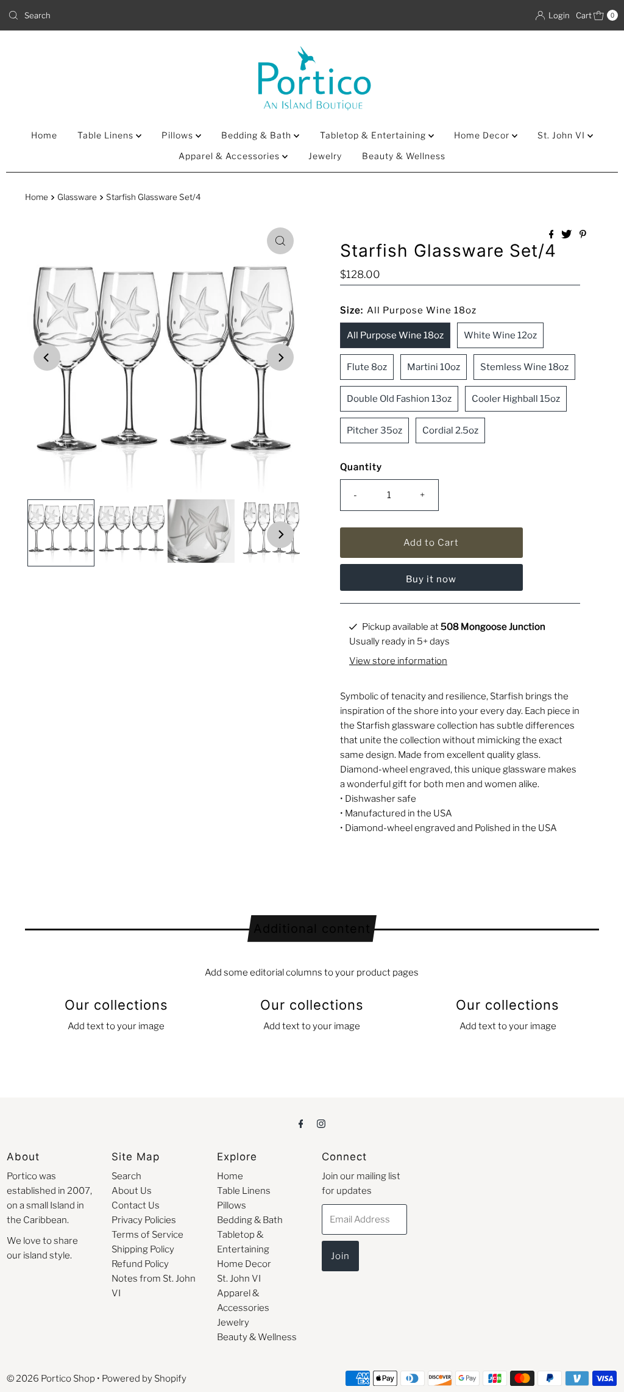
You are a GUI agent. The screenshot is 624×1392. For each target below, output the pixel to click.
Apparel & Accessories (230, 156)
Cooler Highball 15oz (516, 398)
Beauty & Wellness (403, 156)
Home (44, 135)
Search (126, 1176)
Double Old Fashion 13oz (399, 398)
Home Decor (483, 135)
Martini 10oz (433, 367)
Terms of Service (147, 1234)
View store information (398, 660)
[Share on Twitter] (567, 235)
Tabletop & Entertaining (374, 135)
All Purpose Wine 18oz (395, 335)
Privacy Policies (144, 1220)
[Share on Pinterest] (583, 235)
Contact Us (136, 1205)
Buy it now (431, 579)
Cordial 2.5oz (450, 430)
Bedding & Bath (257, 135)
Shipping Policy (143, 1249)
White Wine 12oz (500, 335)
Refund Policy (140, 1263)
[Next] (280, 357)
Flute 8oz (367, 367)
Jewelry (325, 156)
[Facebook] (301, 1123)
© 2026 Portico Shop (51, 1378)
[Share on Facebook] (552, 235)
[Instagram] (321, 1123)
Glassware (77, 197)
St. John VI (562, 135)
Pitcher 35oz (374, 430)
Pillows (178, 135)
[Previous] (47, 357)
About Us (132, 1190)
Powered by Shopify (144, 1378)
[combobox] (155, 15)
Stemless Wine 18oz (524, 367)
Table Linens (106, 135)
